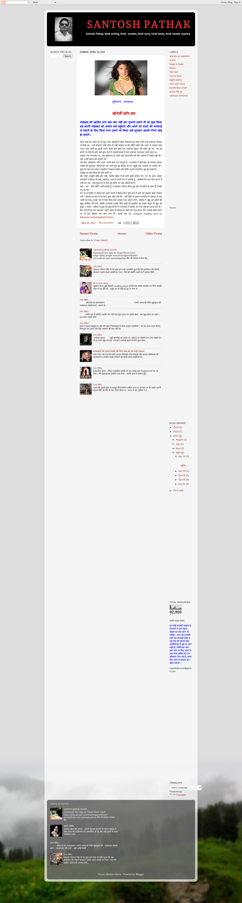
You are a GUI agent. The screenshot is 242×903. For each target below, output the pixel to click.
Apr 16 (182, 456)
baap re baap (177, 64)
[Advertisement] (61, 112)
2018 (176, 431)
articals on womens (180, 56)
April (178, 452)
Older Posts (154, 233)
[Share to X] (131, 222)
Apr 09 (182, 471)
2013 (176, 490)
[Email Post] (119, 223)
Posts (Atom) (101, 240)
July (178, 444)
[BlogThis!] (128, 222)
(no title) (97, 266)
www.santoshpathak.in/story (99, 217)
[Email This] (125, 222)
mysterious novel (178, 88)
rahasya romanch (179, 95)
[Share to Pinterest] (137, 222)
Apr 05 (182, 475)
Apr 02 (182, 484)
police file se (176, 91)
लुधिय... (185, 463)
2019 (176, 427)
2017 (176, 436)
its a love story (100, 283)
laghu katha (176, 80)
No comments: (107, 223)
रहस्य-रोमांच (69, 826)
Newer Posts (89, 233)
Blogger (140, 874)
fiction (173, 68)
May (178, 448)
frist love (174, 72)
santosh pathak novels (105, 249)
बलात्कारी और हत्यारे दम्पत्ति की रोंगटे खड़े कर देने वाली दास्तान (118, 351)
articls (173, 60)
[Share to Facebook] (134, 222)
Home (122, 233)
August (180, 439)
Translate (181, 795)
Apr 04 (182, 479)
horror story (176, 76)
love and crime (177, 84)
